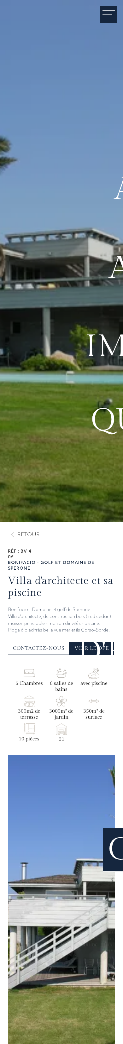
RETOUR (28, 534)
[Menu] (108, 14)
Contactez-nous (38, 648)
